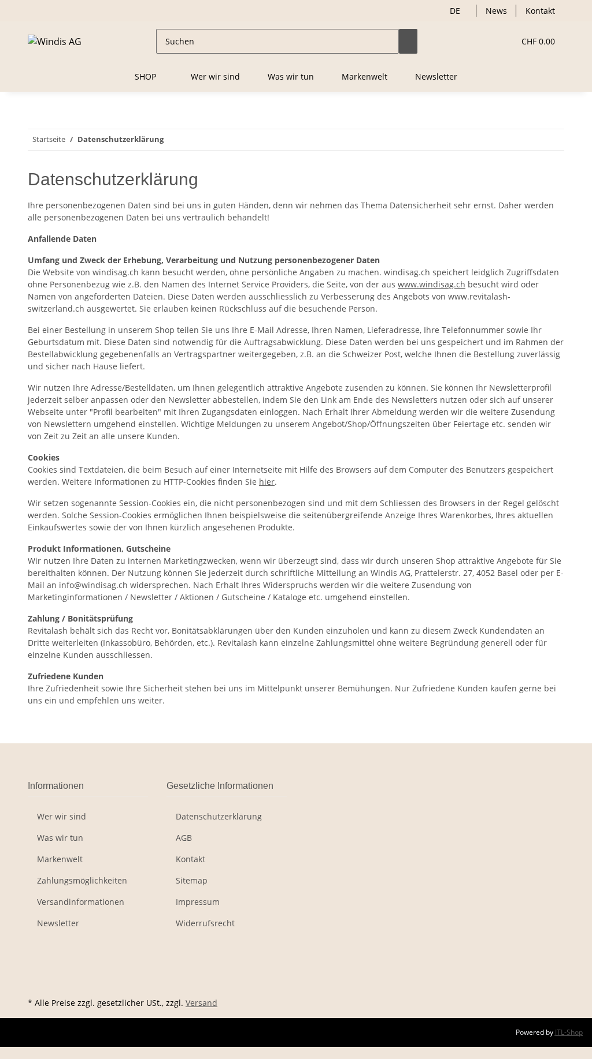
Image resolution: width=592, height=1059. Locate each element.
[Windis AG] (55, 41)
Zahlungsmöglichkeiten (82, 880)
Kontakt (540, 10)
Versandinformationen (80, 901)
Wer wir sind (215, 76)
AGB (184, 837)
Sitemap (192, 880)
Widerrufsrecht (205, 923)
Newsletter (436, 76)
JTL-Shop (569, 1032)
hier (267, 481)
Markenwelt (364, 76)
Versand (201, 1002)
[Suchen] (408, 41)
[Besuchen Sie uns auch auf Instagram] (37, 967)
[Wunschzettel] (500, 41)
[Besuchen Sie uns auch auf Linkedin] (37, 981)
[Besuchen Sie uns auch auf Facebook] (37, 954)
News (496, 10)
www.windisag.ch (431, 284)
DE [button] (456, 10)
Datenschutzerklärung (219, 816)
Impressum (198, 901)
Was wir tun (291, 76)
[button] (482, 41)
